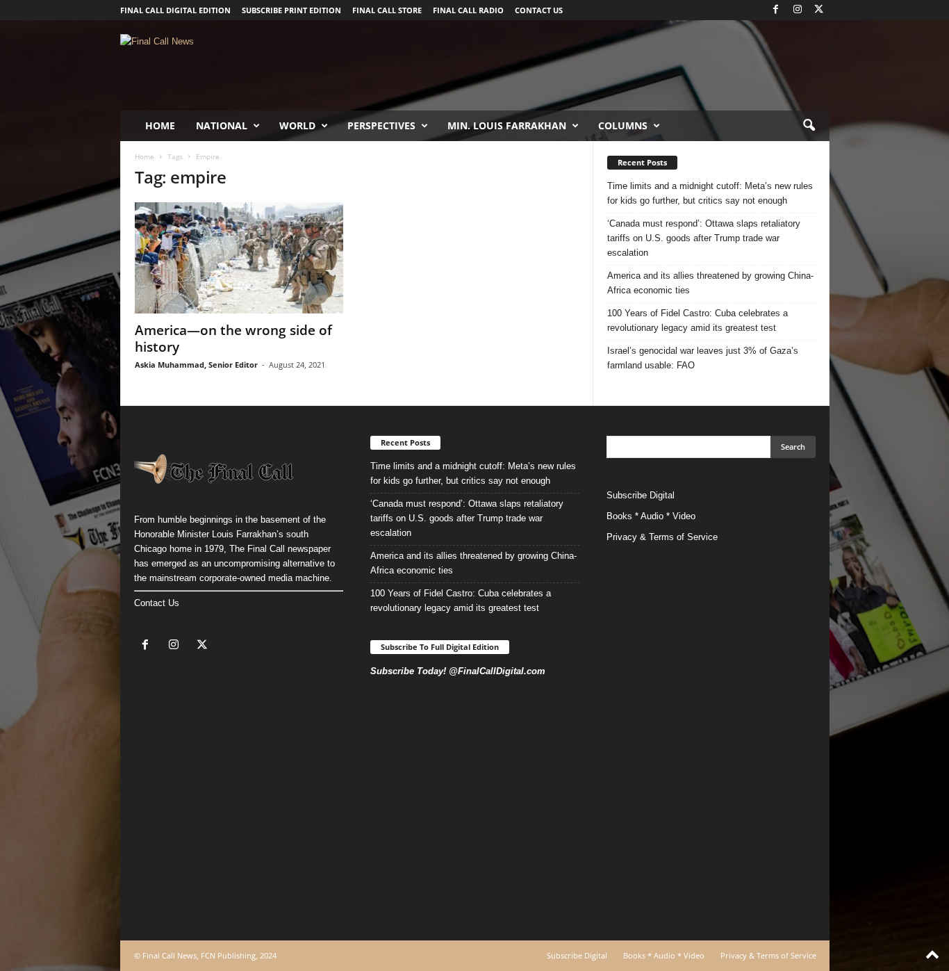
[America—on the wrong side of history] (239, 257)
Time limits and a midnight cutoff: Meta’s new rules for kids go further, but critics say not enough (710, 193)
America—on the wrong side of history (233, 338)
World (297, 125)
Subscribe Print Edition (291, 10)
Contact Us (156, 603)
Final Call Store (387, 10)
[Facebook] (776, 10)
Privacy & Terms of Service (662, 537)
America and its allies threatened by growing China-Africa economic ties (710, 282)
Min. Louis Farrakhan (506, 125)
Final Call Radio (468, 10)
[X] (819, 10)
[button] (808, 126)
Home (160, 125)
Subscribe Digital (640, 495)
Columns (622, 125)
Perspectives (381, 125)
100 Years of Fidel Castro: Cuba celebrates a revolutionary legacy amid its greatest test (697, 320)
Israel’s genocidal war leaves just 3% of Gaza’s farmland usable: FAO (702, 357)
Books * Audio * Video (650, 516)
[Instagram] (797, 10)
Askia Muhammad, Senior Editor (196, 364)
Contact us (539, 10)
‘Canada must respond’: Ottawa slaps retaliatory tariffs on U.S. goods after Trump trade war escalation (703, 238)
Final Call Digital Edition (175, 10)
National (221, 125)
